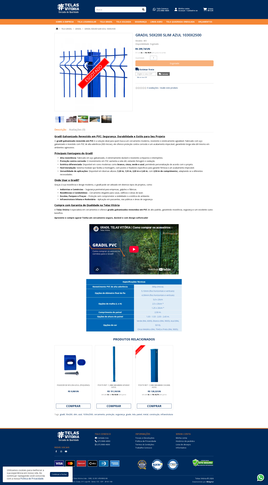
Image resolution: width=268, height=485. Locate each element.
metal (145, 414)
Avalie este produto (169, 87)
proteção (110, 414)
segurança (120, 414)
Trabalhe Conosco (143, 447)
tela (134, 414)
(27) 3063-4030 (163, 10)
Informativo (181, 447)
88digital (210, 482)
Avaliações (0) (77, 129)
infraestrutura (167, 414)
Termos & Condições (144, 444)
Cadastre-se (192, 10)
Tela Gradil (66, 29)
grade (128, 414)
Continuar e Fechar (59, 474)
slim (75, 414)
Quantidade (139, 58)
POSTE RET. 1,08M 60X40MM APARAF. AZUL (114, 386)
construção (154, 414)
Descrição (60, 129)
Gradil (78, 29)
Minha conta (181, 438)
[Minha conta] (175, 9)
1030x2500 (88, 414)
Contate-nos (103, 438)
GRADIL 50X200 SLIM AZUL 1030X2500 (99, 29)
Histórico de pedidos (185, 441)
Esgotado (174, 63)
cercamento (99, 414)
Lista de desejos (183, 444)
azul (80, 414)
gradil (62, 414)
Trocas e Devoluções (145, 438)
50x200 (69, 414)
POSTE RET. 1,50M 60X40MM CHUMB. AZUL (154, 386)
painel (139, 414)
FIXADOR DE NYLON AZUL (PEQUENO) (73, 385)
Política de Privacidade (145, 441)
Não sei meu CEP (142, 77)
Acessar (181, 10)
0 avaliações (152, 87)
